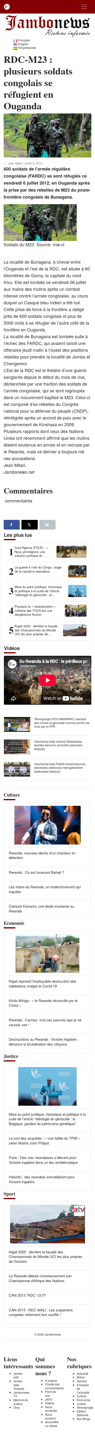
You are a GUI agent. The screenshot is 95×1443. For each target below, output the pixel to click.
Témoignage (85, 1407)
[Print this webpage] (47, 525)
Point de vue (50, 1394)
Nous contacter (51, 1409)
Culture (81, 1396)
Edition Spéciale (82, 1413)
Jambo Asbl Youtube (18, 1385)
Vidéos (49, 1403)
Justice (81, 1404)
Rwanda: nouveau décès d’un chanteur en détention (42, 855)
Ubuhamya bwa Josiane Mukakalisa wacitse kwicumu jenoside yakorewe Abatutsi (58, 745)
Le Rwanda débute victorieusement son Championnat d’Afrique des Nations (40, 1278)
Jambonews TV (21, 1394)
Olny (16, 1407)
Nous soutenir (50, 1416)
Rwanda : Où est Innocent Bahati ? (36, 872)
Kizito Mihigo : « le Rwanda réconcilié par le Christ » (43, 1003)
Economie (83, 1400)
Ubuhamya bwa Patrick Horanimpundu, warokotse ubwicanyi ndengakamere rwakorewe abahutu (60, 767)
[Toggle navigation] (84, 7)
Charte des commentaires (54, 1386)
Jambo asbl (17, 1375)
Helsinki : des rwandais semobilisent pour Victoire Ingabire (42, 1179)
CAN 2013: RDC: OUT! (27, 1295)
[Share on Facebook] (12, 525)
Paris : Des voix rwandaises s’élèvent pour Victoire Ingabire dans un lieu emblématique (43, 1160)
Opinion (82, 1381)
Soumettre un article (52, 1424)
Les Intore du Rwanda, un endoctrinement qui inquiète (45, 889)
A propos (51, 1380)
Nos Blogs (83, 1419)
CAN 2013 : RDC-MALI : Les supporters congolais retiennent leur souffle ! (41, 1312)
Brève (81, 1377)
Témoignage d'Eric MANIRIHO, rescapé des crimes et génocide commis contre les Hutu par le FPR (61, 722)
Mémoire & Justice (20, 1402)
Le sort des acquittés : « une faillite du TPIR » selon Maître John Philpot (44, 1140)
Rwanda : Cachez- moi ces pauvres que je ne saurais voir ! (45, 1022)
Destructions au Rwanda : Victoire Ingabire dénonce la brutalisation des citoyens (42, 1042)
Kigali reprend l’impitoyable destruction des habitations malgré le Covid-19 (42, 983)
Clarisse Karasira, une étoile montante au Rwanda (41, 908)
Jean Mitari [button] (15, 163)
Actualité (82, 1373)
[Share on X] (29, 525)
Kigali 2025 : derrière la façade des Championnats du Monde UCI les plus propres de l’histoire (45, 1256)
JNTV (48, 1399)
